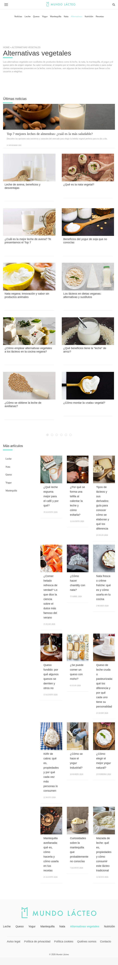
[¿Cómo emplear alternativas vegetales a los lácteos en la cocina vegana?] (29, 331)
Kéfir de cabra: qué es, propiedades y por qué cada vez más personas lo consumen (51, 772)
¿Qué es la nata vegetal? (78, 184)
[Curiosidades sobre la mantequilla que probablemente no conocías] (78, 820)
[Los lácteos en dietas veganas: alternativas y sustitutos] (88, 276)
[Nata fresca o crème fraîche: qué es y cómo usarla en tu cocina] (104, 558)
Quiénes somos (86, 941)
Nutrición (109, 926)
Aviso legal (13, 941)
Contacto (105, 941)
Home (6, 47)
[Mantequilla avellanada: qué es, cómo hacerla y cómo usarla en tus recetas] (51, 820)
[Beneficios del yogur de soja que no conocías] (88, 222)
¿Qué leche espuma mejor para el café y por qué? (51, 496)
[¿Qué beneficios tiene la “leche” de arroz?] (88, 331)
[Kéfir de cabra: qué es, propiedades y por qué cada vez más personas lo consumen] (51, 736)
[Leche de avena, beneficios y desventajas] (29, 167)
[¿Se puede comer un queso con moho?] (78, 647)
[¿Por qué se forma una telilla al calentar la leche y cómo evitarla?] (78, 469)
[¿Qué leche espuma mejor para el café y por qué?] (51, 469)
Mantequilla (11, 490)
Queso (9, 474)
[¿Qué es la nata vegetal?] (88, 167)
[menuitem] (18, 16)
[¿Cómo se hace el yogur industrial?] (78, 736)
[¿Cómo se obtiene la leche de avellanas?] (29, 386)
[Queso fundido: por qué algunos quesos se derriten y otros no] (51, 647)
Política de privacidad (37, 941)
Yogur (9, 482)
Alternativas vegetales (84, 926)
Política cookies (63, 941)
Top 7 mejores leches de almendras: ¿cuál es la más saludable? (50, 134)
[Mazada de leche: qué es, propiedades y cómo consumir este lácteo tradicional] (104, 820)
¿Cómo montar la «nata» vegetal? (84, 402)
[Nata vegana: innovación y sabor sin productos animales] (29, 276)
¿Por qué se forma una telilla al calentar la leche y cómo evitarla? (77, 501)
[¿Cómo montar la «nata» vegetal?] (88, 386)
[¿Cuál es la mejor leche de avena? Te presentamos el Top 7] (29, 222)
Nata (8, 466)
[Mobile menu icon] (6, 5)
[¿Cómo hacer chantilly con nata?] (78, 558)
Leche (9, 458)
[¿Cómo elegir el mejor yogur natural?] (104, 736)
